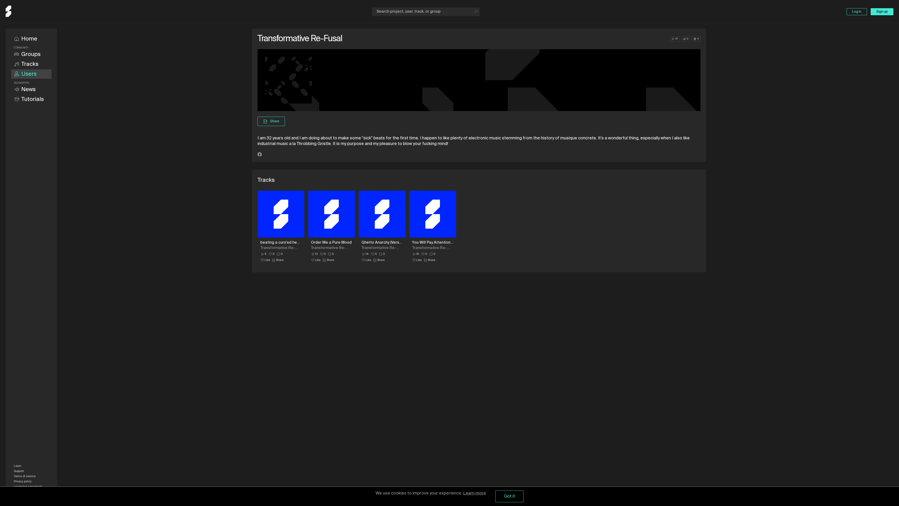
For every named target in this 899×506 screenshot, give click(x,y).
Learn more (474, 493)
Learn (17, 466)
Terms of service (25, 476)
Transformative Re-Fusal (277, 248)
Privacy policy (23, 481)
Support (19, 471)
